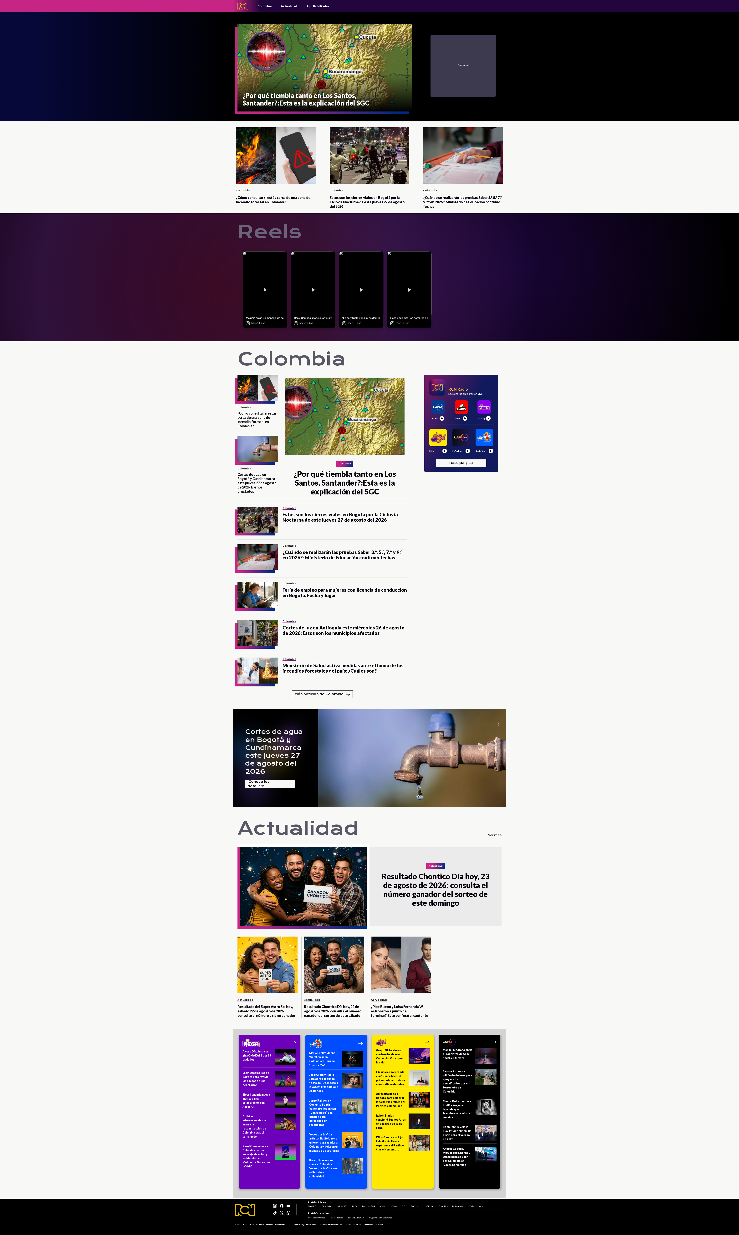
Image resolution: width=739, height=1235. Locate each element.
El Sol (404, 1206)
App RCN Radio (317, 6)
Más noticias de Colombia (319, 694)
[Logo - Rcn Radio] (242, 6)
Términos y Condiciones (305, 1224)
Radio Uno (415, 1206)
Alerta (382, 1206)
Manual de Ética (336, 1218)
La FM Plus (429, 1206)
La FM (355, 1206)
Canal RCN (312, 1206)
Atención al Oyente (316, 1218)
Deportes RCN (368, 1206)
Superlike (443, 1206)
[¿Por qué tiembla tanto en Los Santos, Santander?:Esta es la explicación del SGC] (345, 416)
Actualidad (289, 6)
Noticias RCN (342, 1206)
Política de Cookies (373, 1224)
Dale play (458, 463)
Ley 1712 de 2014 (356, 1218)
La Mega (393, 1206)
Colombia (264, 6)
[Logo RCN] (245, 1210)
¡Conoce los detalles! (258, 784)
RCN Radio (326, 1206)
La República (457, 1206)
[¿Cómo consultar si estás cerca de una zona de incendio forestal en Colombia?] (276, 155)
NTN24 (471, 1206)
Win (481, 1206)
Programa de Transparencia (380, 1218)
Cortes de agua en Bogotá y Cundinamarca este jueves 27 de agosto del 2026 (274, 751)
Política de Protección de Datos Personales (340, 1224)
